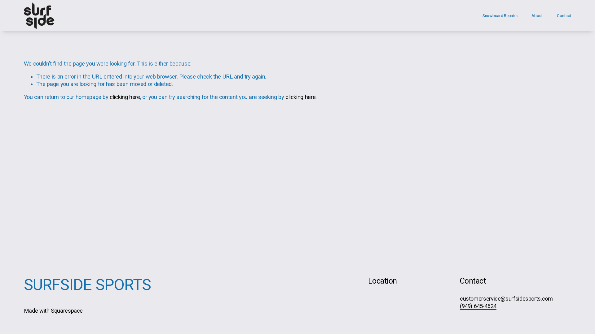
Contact (564, 15)
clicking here (125, 97)
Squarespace (67, 310)
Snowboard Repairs (500, 15)
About (537, 15)
